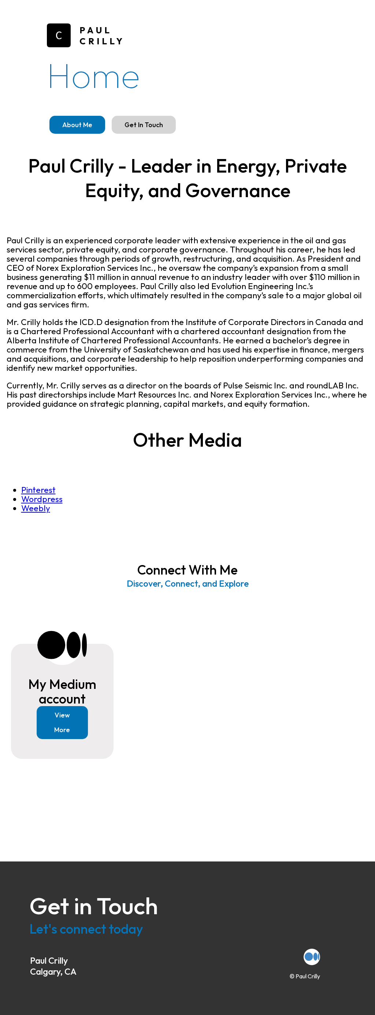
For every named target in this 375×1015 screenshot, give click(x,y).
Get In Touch (144, 125)
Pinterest (38, 489)
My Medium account (62, 691)
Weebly (35, 508)
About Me (77, 125)
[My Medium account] (312, 957)
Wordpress (42, 499)
